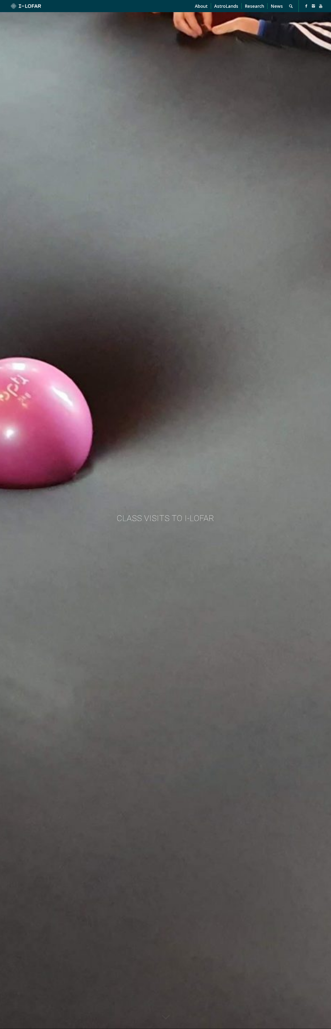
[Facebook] (306, 5)
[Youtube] (320, 5)
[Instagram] (313, 5)
